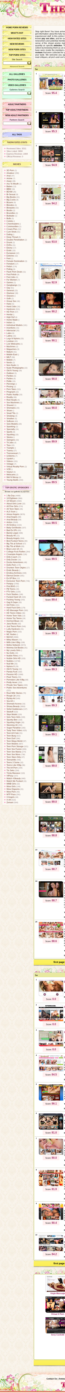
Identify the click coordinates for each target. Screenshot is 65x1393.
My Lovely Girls (13, 650)
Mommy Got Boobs (15, 648)
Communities (12, 226)
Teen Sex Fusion (14, 749)
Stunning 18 (12, 725)
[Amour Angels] (51, 89)
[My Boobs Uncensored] (51, 1186)
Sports (9, 432)
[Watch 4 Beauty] (51, 762)
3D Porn (10, 170)
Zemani (9, 802)
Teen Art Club (12, 733)
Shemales (11, 408)
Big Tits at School (14, 543)
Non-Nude (11, 365)
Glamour (10, 293)
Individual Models (14, 325)
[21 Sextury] (51, 519)
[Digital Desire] (51, 995)
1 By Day (10, 495)
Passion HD (11, 674)
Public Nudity (12, 394)
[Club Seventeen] (51, 404)
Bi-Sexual (10, 194)
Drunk (9, 242)
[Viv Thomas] (51, 897)
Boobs (9, 210)
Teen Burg (11, 736)
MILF (8, 357)
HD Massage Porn (14, 610)
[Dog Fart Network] (51, 479)
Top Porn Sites (17, 55)
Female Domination (15, 261)
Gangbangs (11, 285)
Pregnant (10, 392)
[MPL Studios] (51, 798)
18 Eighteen (12, 498)
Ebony (9, 248)
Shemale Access (14, 704)
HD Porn (10, 312)
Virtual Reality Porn (15, 466)
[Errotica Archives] (51, 555)
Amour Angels (12, 514)
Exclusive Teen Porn (15, 581)
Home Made (12, 320)
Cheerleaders (12, 224)
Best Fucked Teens (15, 541)
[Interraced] (51, 1021)
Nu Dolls (10, 653)
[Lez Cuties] (51, 938)
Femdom (10, 264)
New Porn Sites (17, 49)
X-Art (8, 800)
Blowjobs (10, 208)
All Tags (17, 134)
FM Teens (10, 589)
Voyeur (9, 472)
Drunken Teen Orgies (16, 568)
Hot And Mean (12, 621)
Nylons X (10, 666)
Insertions (10, 328)
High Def (10, 317)
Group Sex (11, 301)
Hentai (9, 314)
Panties (9, 376)
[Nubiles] (51, 279)
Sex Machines (12, 402)
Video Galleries (17, 85)
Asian (9, 181)
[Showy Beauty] (51, 200)
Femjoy (9, 584)
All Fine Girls (12, 506)
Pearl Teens (11, 677)
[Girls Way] (51, 866)
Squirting (10, 434)
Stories (9, 437)
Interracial (11, 330)
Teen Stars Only (13, 757)
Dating (9, 234)
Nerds (9, 362)
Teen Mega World (14, 741)
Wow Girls (11, 786)
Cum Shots (11, 232)
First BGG (10, 586)
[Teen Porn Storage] (51, 161)
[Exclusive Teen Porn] (51, 238)
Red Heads (11, 400)
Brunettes (10, 213)
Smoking (10, 416)
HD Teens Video (13, 613)
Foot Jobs (10, 277)
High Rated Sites (17, 38)
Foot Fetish (11, 274)
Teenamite (11, 760)
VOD (8, 469)
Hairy (8, 304)
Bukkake (10, 216)
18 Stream (11, 501)
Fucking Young (13, 600)
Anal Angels (11, 517)
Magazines (11, 349)
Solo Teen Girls (13, 717)
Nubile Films (12, 656)
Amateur (10, 173)
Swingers (10, 440)
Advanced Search (17, 66)
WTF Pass (11, 794)
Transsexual (12, 453)
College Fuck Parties (15, 551)
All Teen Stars (12, 509)
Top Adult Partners (17, 110)
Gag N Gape (12, 602)
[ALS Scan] (51, 630)
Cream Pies (11, 229)
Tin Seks (10, 770)
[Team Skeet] (51, 666)
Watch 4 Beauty (13, 778)
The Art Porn (12, 768)
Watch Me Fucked (14, 781)
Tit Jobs (10, 442)
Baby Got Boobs (13, 527)
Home (9, 27)
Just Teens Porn (13, 626)
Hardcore (10, 309)
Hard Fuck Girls (13, 608)
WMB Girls (11, 784)
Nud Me (10, 664)
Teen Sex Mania (13, 752)
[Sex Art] (51, 438)
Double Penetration (15, 240)
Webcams (11, 474)
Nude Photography (15, 368)
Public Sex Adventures (16, 688)
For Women (11, 280)
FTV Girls (10, 592)
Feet (8, 258)
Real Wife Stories (14, 693)
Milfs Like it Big (13, 642)
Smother (10, 418)
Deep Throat (12, 237)
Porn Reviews (20, 27)
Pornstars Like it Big (15, 680)
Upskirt (9, 458)
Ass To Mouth (12, 184)
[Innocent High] (51, 832)
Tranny (9, 450)
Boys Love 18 (12, 549)
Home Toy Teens (14, 618)
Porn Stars (11, 389)
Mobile (9, 360)
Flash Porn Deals (14, 272)
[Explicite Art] (51, 308)
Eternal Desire (13, 576)
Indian (9, 322)
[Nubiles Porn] (51, 375)
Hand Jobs (11, 306)
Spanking (10, 426)
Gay (8, 288)
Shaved (10, 405)
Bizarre (9, 202)
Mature (9, 352)
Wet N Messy (12, 477)
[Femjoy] (51, 731)
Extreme (10, 256)
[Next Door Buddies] (51, 1129)
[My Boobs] (51, 1219)
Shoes (9, 410)
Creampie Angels (14, 554)
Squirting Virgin (13, 722)
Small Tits (10, 413)
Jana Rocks (11, 624)
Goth (8, 298)
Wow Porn (11, 792)
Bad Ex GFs (11, 530)
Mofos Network (13, 645)
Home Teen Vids (14, 616)
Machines (10, 346)
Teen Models (12, 744)
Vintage (10, 464)
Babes (9, 186)
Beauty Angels (13, 538)
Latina (9, 336)
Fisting (9, 269)
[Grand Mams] (51, 1046)
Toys (8, 445)
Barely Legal (12, 533)
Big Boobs (11, 197)
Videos (9, 461)
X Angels (10, 797)
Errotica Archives (14, 573)
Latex (9, 333)
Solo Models (12, 424)
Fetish (9, 266)
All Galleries (17, 74)
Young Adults (12, 480)
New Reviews (17, 44)
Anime (9, 178)
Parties (9, 378)
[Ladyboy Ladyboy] (51, 1100)
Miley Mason (12, 640)
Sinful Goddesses (14, 709)
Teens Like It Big (13, 765)
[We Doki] (51, 1154)
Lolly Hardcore (13, 629)
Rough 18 (11, 696)
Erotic (9, 250)
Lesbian (10, 341)
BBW (8, 189)
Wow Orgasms (13, 789)
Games (9, 282)
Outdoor (10, 373)
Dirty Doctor (11, 560)
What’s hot (17, 33)
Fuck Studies (12, 594)
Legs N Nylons (13, 338)
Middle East (11, 354)
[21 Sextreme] (51, 596)
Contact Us (51, 1379)
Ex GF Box (11, 578)
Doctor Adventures (14, 562)
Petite (9, 381)
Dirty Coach (11, 557)
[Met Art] (51, 128)
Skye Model (11, 714)
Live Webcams (13, 344)
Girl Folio (10, 605)
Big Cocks (11, 200)
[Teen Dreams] (51, 337)
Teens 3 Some (13, 762)
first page (59, 962)
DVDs (9, 245)
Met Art (9, 637)
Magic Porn (11, 632)
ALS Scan (11, 511)
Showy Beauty (13, 706)
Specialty (10, 429)
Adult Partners (17, 104)
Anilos (9, 522)
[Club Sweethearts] (51, 1071)
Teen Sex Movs (13, 754)
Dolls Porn (11, 565)
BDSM (9, 192)
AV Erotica (11, 525)
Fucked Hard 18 (13, 597)
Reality (9, 397)
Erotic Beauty (12, 570)
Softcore (10, 421)
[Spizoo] (51, 1251)
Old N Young (12, 370)
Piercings (10, 384)
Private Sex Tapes (14, 685)
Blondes (10, 205)
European (11, 253)
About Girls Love (14, 503)
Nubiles (10, 661)
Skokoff (9, 712)
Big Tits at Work (13, 546)
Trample (10, 448)
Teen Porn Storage (15, 746)
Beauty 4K (11, 535)
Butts (8, 218)
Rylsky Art (10, 698)
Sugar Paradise (13, 728)
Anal (8, 176)
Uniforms (10, 456)
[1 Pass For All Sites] (51, 702)
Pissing (9, 386)
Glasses (10, 296)
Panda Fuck (11, 672)
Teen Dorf (10, 738)
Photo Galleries (17, 80)
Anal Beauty (12, 519)
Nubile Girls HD (13, 658)
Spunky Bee (12, 720)
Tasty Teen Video (14, 730)
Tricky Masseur (13, 773)
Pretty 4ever (11, 682)
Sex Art (9, 701)
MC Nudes (11, 634)
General (10, 290)
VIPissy (9, 776)
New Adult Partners (17, 115)
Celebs (9, 221)
